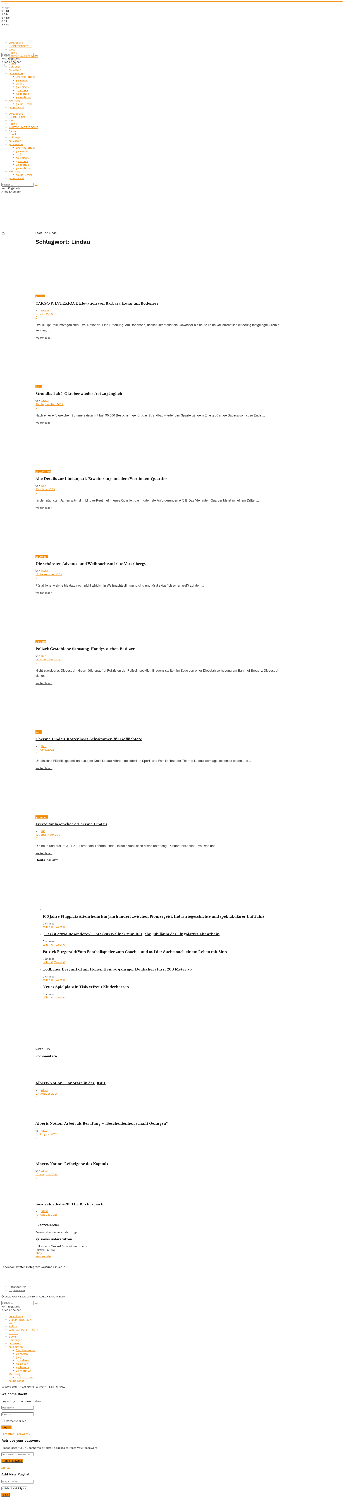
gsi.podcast (16, 107)
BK (43, 831)
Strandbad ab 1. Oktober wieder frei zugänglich (78, 394)
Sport (12, 63)
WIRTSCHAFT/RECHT (23, 56)
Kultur (13, 59)
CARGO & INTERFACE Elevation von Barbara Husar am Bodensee (97, 303)
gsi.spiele (22, 90)
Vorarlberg (16, 42)
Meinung (15, 100)
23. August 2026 (46, 1093)
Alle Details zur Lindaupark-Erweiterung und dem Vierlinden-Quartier (101, 479)
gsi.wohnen (23, 97)
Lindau (54, 233)
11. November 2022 (48, 659)
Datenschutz (17, 1287)
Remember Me (16, 1421)
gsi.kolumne (24, 104)
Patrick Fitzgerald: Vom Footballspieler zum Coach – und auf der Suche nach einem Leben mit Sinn (135, 952)
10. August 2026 (46, 1174)
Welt (12, 49)
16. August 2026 (46, 1134)
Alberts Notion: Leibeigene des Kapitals (71, 1164)
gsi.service (16, 73)
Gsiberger (15, 66)
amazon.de (43, 1256)
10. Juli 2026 (44, 314)
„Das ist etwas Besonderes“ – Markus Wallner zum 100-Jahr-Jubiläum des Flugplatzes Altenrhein (131, 934)
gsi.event (22, 80)
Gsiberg (40, 641)
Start (38, 233)
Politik (13, 53)
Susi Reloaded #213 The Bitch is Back (69, 1204)
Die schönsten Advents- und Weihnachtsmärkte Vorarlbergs (90, 564)
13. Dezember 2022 (48, 574)
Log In (5, 1467)
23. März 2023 (45, 489)
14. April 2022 (44, 749)
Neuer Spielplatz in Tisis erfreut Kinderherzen (86, 987)
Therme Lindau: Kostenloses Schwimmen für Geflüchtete (88, 739)
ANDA (45, 310)
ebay (38, 1253)
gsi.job (20, 83)
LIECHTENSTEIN (20, 46)
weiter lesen (43, 337)
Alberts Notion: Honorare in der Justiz (70, 1083)
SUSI (44, 1211)
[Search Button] (36, 185)
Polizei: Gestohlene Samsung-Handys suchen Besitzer (85, 649)
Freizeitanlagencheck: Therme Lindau (71, 824)
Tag (45, 233)
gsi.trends (22, 93)
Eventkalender (25, 76)
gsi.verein (15, 70)
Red (43, 486)
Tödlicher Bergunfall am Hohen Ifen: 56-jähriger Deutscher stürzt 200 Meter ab (117, 969)
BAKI (44, 571)
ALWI (44, 1090)
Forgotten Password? (15, 1434)
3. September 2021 (48, 834)
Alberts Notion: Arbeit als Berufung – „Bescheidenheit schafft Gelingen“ (101, 1123)
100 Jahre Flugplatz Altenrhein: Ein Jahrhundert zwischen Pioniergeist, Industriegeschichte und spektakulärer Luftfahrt (153, 916)
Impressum (17, 1290)
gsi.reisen (22, 87)
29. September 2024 (49, 404)
